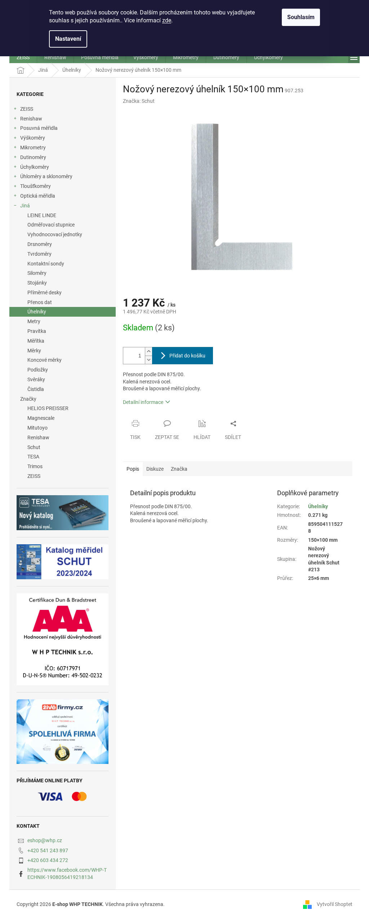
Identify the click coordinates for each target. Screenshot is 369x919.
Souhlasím (301, 17)
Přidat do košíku (187, 356)
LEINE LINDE (41, 215)
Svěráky (36, 379)
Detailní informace (143, 402)
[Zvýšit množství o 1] (148, 351)
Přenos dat (39, 302)
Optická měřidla (37, 196)
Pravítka (36, 331)
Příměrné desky (44, 292)
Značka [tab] (179, 469)
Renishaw (31, 119)
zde (166, 20)
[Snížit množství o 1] (148, 360)
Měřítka (35, 341)
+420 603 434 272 (47, 860)
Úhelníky (36, 312)
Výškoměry (32, 138)
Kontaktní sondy (45, 264)
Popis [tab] (132, 469)
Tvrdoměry (39, 254)
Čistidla (35, 389)
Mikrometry (33, 147)
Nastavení (68, 38)
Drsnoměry (39, 244)
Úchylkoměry (34, 167)
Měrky (34, 350)
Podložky (37, 370)
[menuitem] (23, 57)
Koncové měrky (44, 360)
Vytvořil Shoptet (334, 904)
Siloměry (36, 273)
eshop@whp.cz (44, 840)
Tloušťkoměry (35, 186)
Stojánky (37, 283)
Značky (28, 399)
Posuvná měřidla (39, 128)
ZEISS (26, 109)
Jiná (25, 205)
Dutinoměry (33, 157)
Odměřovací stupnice (51, 225)
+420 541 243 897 (47, 850)
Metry (33, 321)
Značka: (139, 101)
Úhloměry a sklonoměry (46, 176)
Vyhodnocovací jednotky (54, 234)
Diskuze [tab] (155, 469)
